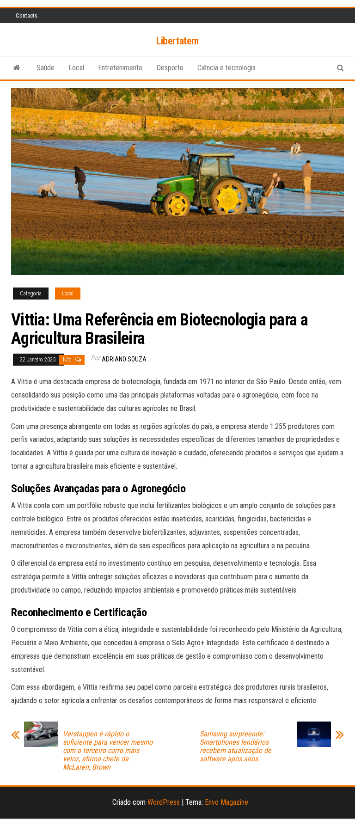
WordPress (163, 802)
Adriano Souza (124, 359)
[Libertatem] (17, 68)
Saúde (46, 67)
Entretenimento (120, 67)
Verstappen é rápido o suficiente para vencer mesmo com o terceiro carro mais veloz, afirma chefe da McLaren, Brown (108, 750)
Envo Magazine (226, 802)
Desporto (170, 67)
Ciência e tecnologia (226, 67)
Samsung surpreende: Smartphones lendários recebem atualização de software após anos (235, 746)
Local (76, 67)
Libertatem (177, 41)
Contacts (26, 15)
